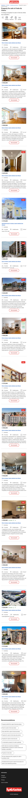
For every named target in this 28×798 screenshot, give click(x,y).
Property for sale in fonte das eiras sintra (11, 735)
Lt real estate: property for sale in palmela (11, 742)
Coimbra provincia (14, 5)
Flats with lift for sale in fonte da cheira (11, 731)
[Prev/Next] (3, 31)
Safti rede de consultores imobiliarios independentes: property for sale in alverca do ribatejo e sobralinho (12, 747)
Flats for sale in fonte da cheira (9, 727)
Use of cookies (4, 782)
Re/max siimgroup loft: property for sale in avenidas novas (11, 757)
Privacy (3, 779)
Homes (7, 5)
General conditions (3, 776)
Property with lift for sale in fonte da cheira (12, 724)
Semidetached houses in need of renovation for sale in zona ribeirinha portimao (13, 762)
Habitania (3, 5)
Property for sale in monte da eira (9, 738)
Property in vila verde (7, 752)
